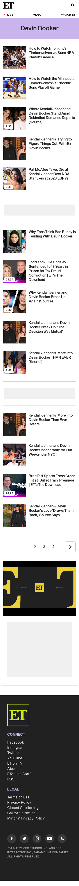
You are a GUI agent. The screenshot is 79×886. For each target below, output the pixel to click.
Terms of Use (18, 797)
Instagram (15, 747)
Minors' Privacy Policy (26, 818)
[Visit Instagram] (36, 839)
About (12, 768)
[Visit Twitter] (24, 839)
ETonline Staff (19, 774)
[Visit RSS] (62, 839)
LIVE (10, 15)
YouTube (14, 758)
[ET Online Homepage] (9, 5)
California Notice (21, 813)
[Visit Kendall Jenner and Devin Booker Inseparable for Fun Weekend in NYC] (14, 455)
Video (37, 15)
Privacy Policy (19, 802)
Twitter (13, 753)
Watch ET (68, 15)
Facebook (15, 742)
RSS (10, 779)
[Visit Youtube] (49, 838)
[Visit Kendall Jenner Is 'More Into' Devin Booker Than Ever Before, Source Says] (14, 424)
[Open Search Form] (73, 6)
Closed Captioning (23, 808)
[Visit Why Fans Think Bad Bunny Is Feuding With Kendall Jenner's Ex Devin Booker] (14, 241)
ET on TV (14, 763)
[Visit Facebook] (11, 839)
